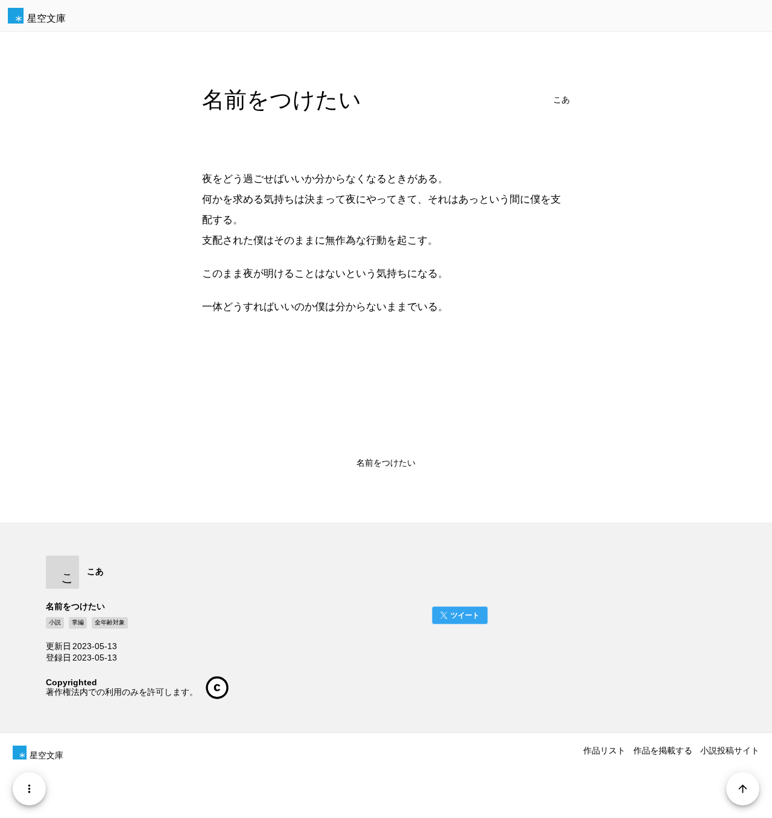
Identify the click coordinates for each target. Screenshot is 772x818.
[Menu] (29, 788)
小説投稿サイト (729, 750)
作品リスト (604, 750)
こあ (561, 99)
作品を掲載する (662, 750)
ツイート (465, 615)
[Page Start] (742, 788)
